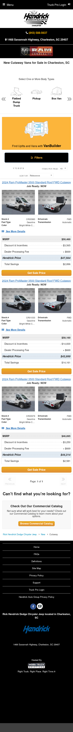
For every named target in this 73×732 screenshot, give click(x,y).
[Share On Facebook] (33, 606)
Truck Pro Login (36, 589)
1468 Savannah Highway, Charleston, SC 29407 (37, 39)
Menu (10, 5)
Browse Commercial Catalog (36, 523)
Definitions (36, 561)
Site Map (36, 568)
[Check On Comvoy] (40, 606)
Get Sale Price (36, 273)
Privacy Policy (36, 575)
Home (36, 546)
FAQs (36, 554)
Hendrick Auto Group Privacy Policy (36, 596)
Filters (38, 157)
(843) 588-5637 (38, 33)
